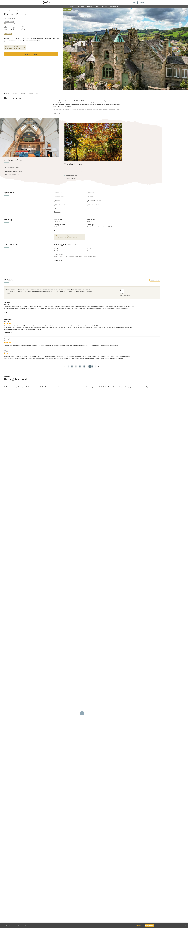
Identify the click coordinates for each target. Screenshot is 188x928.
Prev (65, 366)
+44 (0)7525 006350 (9, 22)
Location (72, 6)
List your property (114, 6)
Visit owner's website (10, 24)
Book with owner (30, 54)
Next (99, 366)
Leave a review (155, 280)
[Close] (185, 925)
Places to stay (80, 6)
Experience (7, 93)
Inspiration (90, 6)
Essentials (15, 93)
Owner (37, 93)
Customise (138, 925)
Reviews (23, 93)
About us (104, 6)
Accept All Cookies (149, 925)
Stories (97, 6)
